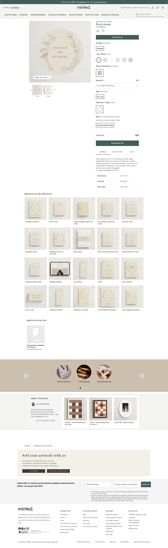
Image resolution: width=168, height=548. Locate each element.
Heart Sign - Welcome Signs (124, 422)
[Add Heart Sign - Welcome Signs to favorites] (135, 399)
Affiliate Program (112, 514)
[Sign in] (152, 7)
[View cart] (162, 7)
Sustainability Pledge (67, 529)
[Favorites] (157, 7)
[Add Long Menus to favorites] (93, 259)
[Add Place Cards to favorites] (45, 287)
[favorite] (103, 31)
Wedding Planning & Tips (137, 514)
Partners (109, 511)
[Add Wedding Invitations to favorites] (45, 199)
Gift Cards (86, 523)
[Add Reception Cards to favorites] (45, 229)
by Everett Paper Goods (34, 349)
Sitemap (113, 542)
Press (62, 520)
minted (6, 7)
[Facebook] (19, 528)
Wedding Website (56, 282)
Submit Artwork (137, 7)
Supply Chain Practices (142, 542)
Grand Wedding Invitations (107, 310)
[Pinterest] (22, 528)
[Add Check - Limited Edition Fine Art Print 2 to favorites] (110, 399)
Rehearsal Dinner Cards (33, 282)
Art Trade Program (112, 520)
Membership (133, 528)
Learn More (34, 471)
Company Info (65, 511)
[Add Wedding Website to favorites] (69, 259)
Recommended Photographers (134, 521)
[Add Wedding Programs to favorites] (69, 287)
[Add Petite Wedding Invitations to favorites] (141, 287)
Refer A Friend (134, 525)
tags (132, 152)
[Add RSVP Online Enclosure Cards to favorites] (117, 229)
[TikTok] (25, 528)
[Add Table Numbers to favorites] (141, 259)
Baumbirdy (101, 27)
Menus (100, 282)
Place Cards (29, 310)
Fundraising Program (113, 523)
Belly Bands (78, 252)
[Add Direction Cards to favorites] (141, 199)
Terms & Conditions (83, 542)
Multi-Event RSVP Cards (130, 252)
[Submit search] (137, 14)
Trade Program (126, 7)
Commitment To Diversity (69, 526)
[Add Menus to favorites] (117, 259)
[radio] (99, 48)
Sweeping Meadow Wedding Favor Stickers (35, 346)
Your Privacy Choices (90, 526)
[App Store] (23, 533)
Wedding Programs (56, 310)
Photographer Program (114, 517)
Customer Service (90, 511)
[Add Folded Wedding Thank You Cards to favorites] (93, 199)
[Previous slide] (31, 90)
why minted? (117, 152)
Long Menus (78, 282)
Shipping (86, 520)
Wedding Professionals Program (114, 527)
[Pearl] (111, 60)
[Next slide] (54, 90)
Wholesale (109, 531)
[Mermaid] (105, 60)
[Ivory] (98, 60)
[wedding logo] (84, 7)
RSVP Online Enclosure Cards (108, 252)
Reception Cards (31, 252)
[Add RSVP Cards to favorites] (69, 199)
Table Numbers (127, 282)
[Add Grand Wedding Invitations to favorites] (117, 287)
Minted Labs (64, 532)
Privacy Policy (100, 542)
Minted (27, 446)
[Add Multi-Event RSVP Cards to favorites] (141, 229)
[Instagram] (27, 528)
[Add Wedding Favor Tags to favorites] (93, 287)
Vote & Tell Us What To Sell (58, 471)
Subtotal (100, 135)
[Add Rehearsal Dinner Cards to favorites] (45, 259)
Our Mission (64, 514)
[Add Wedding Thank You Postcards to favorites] (69, 229)
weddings (15, 7)
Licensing (109, 534)
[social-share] (98, 31)
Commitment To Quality (68, 523)
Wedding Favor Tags (81, 310)
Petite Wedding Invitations (131, 310)
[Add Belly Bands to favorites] (93, 229)
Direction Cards (127, 222)
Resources (133, 511)
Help (84, 514)
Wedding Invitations (32, 222)
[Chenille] (118, 60)
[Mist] (124, 60)
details (103, 152)
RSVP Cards (54, 222)
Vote (146, 7)
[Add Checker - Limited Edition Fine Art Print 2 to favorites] (85, 399)
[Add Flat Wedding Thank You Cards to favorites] (117, 199)
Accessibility (124, 542)
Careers (62, 517)
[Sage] (130, 60)
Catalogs (132, 517)
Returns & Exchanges (90, 517)
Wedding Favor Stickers (42, 446)
